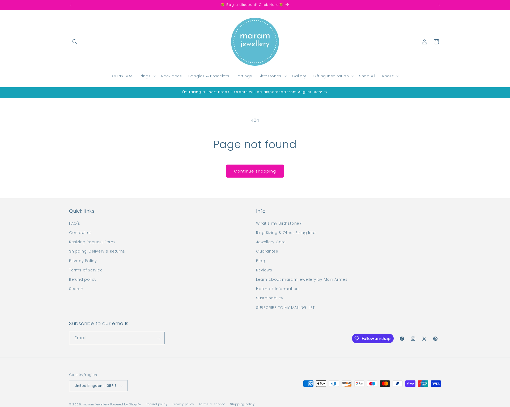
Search (76, 288)
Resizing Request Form (92, 242)
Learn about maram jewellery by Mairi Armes (301, 279)
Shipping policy (242, 404)
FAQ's (74, 223)
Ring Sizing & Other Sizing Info (286, 232)
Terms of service (212, 404)
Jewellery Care (271, 242)
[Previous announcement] (71, 5)
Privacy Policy (83, 260)
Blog (260, 260)
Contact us (80, 232)
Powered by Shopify (125, 404)
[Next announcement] (439, 5)
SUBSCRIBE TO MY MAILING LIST (285, 307)
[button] (75, 42)
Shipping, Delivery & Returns (97, 251)
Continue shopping (255, 171)
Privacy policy (183, 404)
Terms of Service (86, 270)
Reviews (264, 270)
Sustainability (269, 298)
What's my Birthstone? (279, 223)
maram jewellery (96, 404)
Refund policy (83, 279)
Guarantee (267, 251)
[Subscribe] (158, 338)
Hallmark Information (277, 288)
